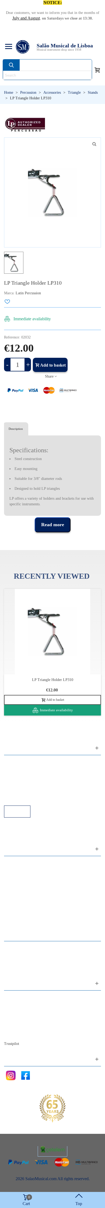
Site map (16, 1004)
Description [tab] (16, 428)
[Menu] (8, 47)
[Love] (7, 302)
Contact (16, 997)
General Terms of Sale (28, 783)
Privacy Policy (21, 776)
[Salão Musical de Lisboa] (22, 47)
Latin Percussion (28, 293)
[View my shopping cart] (97, 70)
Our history (19, 1019)
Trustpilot (11, 1044)
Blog (13, 1033)
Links (14, 769)
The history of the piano (29, 1026)
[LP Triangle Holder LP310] (94, 144)
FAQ (13, 762)
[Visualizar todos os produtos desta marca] (25, 124)
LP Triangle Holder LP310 (52, 680)
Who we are (19, 1012)
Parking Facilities (24, 791)
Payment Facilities (24, 798)
